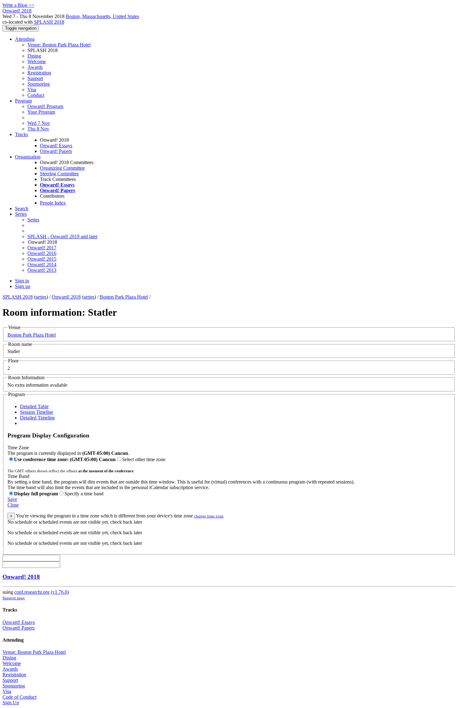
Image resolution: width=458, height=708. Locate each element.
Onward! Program (45, 106)
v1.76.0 (59, 592)
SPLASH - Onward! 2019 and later (62, 236)
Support (35, 78)
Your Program (41, 112)
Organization (28, 156)
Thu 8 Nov (38, 128)
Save (12, 499)
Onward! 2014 (41, 264)
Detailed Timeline (37, 417)
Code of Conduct (19, 697)
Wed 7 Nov (38, 123)
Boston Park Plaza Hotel (124, 297)
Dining (34, 56)
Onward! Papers (56, 151)
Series (33, 219)
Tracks (21, 134)
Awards (35, 67)
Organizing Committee (62, 168)
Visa (31, 89)
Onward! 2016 (41, 253)
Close (13, 504)
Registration (39, 72)
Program (23, 100)
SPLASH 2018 (49, 22)
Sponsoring (38, 84)
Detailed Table (34, 406)
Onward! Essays (56, 145)
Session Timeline (36, 412)
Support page (13, 598)
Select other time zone (143, 459)
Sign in (22, 280)
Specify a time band (83, 493)
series (41, 297)
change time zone (209, 516)
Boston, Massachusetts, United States (102, 16)
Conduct (35, 95)
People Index (53, 202)
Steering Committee (59, 173)
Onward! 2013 (41, 270)
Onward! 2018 (66, 297)
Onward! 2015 (41, 259)
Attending (25, 39)
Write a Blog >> (18, 5)
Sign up (22, 286)
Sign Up (10, 702)
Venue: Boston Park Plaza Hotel (59, 44)
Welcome (36, 61)
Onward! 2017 (41, 247)
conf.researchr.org (32, 592)
